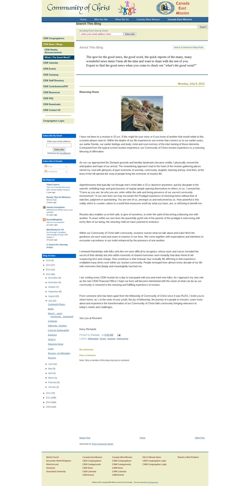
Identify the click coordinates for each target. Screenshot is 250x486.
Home (142, 438)
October (52, 287)
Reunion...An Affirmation (59, 353)
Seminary (50, 468)
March (51, 378)
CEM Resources (51, 92)
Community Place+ (56, 304)
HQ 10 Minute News (152, 457)
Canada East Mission (92, 457)
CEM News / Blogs (53, 44)
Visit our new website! (55, 222)
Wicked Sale (51, 200)
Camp (51, 349)
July (50, 301)
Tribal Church (52, 184)
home (103, 338)
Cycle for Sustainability (58, 330)
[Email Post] (118, 334)
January (52, 387)
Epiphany (52, 335)
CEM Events (49, 69)
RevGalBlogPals (54, 220)
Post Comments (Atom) (102, 444)
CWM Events (118, 475)
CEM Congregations (53, 38)
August (51, 296)
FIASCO (51, 339)
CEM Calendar (50, 63)
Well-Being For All (55, 230)
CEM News (87, 468)
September (53, 291)
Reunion (52, 358)
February (52, 382)
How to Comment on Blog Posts (188, 47)
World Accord (52, 464)
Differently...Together (57, 326)
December (53, 278)
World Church (52, 457)
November (53, 282)
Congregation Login (53, 121)
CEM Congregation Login (154, 461)
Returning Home (89, 91)
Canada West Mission (122, 457)
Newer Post (84, 438)
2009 (48, 407)
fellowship (93, 338)
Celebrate (52, 321)
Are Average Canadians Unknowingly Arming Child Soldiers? (57, 234)
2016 (48, 260)
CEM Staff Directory (53, 80)
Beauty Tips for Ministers (58, 197)
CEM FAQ (48, 98)
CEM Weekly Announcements (53, 51)
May (50, 368)
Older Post (200, 438)
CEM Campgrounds (91, 464)
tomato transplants (55, 207)
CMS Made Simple (152, 482)
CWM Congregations (121, 461)
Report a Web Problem (188, 457)
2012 (48, 393)
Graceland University (56, 471)
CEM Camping (50, 74)
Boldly (51, 309)
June (50, 364)
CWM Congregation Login (155, 464)
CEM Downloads (52, 104)
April (50, 373)
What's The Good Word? (57, 57)
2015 (48, 265)
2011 (48, 398)
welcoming (122, 338)
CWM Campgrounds (121, 464)
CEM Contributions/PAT (55, 86)
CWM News (117, 468)
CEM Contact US (52, 110)
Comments (52, 171)
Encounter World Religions (58, 461)
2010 (48, 402)
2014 (48, 270)
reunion (111, 338)
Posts (49, 166)
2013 (48, 274)
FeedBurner (65, 153)
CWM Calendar (119, 471)
